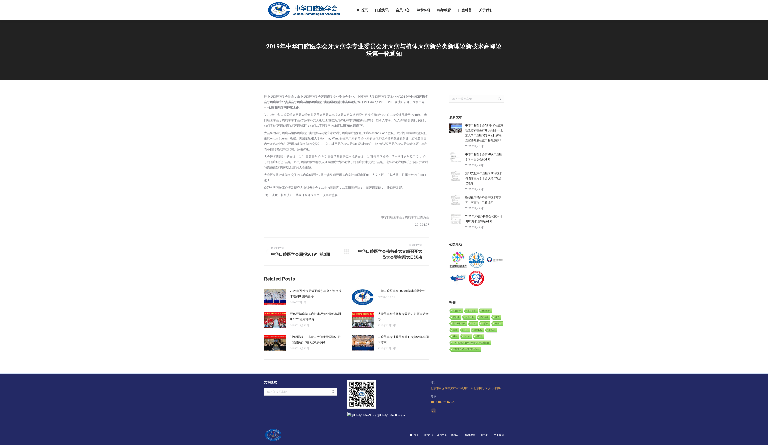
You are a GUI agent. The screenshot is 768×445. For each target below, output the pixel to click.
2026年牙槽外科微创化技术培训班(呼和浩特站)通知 (483, 219)
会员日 (492, 330)
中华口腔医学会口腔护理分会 (466, 349)
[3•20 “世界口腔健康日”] (495, 260)
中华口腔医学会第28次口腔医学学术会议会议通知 (483, 157)
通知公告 (472, 311)
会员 (455, 330)
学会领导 (457, 311)
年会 (466, 330)
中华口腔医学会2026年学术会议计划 (402, 291)
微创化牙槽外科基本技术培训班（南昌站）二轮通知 (483, 200)
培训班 (456, 317)
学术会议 (484, 317)
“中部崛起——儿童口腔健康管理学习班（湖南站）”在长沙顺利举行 (315, 339)
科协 (455, 336)
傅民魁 (479, 336)
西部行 (498, 323)
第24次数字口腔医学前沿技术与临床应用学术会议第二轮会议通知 (483, 178)
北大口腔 (478, 330)
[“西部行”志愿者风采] (458, 260)
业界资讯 (486, 311)
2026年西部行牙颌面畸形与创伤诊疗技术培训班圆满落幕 (315, 293)
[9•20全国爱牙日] (476, 278)
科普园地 (470, 317)
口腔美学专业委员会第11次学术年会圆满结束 (403, 339)
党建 (474, 323)
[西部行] (458, 278)
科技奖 (467, 336)
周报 (497, 317)
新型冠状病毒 (459, 323)
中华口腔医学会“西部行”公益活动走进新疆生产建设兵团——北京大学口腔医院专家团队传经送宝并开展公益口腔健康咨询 (484, 133)
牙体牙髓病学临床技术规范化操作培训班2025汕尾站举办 (315, 316)
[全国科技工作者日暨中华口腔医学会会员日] (476, 260)
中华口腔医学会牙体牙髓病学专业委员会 (471, 343)
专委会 (485, 323)
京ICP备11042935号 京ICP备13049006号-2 (378, 415)
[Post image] (275, 297)
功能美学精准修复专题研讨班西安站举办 (403, 316)
